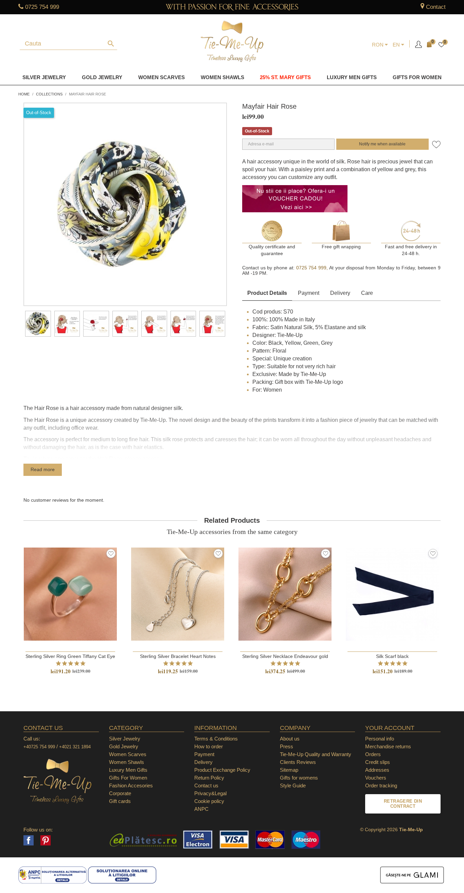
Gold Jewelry (102, 77)
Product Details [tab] (267, 293)
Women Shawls (222, 77)
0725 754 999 (42, 7)
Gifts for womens (299, 778)
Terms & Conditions (216, 739)
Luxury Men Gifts (128, 770)
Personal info (379, 739)
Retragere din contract (403, 804)
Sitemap (289, 770)
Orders (373, 754)
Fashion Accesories (131, 785)
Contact (436, 7)
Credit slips (377, 762)
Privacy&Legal (210, 793)
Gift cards (120, 801)
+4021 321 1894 (75, 746)
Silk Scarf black (392, 656)
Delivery (340, 293)
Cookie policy (209, 801)
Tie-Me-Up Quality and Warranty (315, 754)
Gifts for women (417, 77)
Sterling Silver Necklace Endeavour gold (285, 656)
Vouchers (375, 778)
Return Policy (209, 778)
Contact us (206, 785)
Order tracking (381, 785)
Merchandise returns (388, 746)
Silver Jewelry (44, 77)
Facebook (28, 840)
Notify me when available (382, 144)
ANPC (201, 809)
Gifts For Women (128, 778)
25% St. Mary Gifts (285, 77)
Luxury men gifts (352, 77)
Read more (43, 469)
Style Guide (293, 785)
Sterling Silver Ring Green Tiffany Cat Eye (70, 656)
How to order (208, 746)
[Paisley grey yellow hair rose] (38, 324)
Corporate (120, 793)
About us (290, 739)
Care (367, 293)
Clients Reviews (298, 762)
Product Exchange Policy (222, 770)
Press (286, 746)
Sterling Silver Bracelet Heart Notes (178, 656)
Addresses (377, 770)
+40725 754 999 (39, 746)
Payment (308, 293)
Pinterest (45, 840)
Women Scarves (161, 77)
